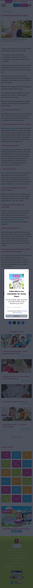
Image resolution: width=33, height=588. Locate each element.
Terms (25, 311)
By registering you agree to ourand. (17, 311)
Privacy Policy (18, 312)
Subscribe (16, 316)
